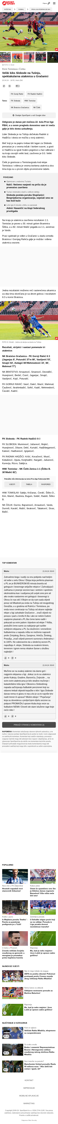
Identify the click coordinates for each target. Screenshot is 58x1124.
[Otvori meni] (53, 3)
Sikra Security (32, 1120)
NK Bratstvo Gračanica (20, 107)
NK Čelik (36, 107)
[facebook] (4, 86)
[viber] (9, 86)
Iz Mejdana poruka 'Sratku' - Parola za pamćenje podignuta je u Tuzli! (15, 921)
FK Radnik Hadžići (35, 94)
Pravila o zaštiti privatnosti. (29, 1115)
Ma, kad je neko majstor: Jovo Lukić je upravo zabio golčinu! (42, 953)
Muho (6, 571)
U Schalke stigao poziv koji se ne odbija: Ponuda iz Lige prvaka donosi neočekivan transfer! (42, 923)
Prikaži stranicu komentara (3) (29, 725)
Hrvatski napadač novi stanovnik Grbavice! (12, 889)
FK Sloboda (15, 101)
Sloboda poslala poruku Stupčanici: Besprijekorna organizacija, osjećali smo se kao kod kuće (29, 196)
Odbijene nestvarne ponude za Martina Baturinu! (38, 992)
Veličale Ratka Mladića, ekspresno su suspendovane (40, 1031)
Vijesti (12, 484)
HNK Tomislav (30, 101)
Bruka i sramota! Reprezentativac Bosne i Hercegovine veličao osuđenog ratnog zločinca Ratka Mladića (39, 1051)
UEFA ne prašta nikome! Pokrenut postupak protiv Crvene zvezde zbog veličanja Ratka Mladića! (39, 976)
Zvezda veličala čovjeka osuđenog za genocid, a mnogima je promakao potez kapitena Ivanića (13, 954)
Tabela (29, 484)
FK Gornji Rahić (17, 94)
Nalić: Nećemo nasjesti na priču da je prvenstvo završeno (26, 185)
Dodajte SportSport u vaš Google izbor (30, 115)
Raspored (46, 484)
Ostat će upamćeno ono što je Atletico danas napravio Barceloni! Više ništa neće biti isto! (43, 892)
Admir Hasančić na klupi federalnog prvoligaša (25, 208)
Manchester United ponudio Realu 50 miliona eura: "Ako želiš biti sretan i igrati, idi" (40, 1066)
